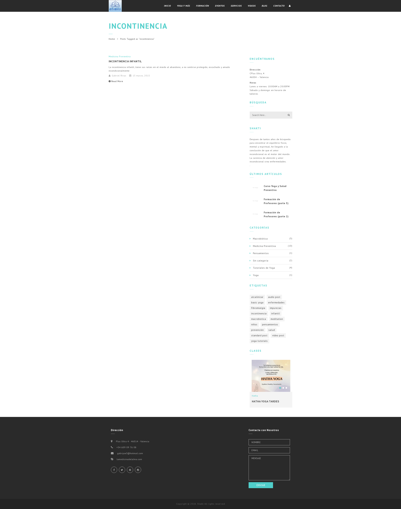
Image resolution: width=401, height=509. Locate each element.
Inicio (167, 5)
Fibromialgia (258, 307)
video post (278, 335)
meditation (277, 318)
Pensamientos (261, 253)
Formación (202, 5)
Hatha (255, 395)
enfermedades (276, 302)
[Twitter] (122, 470)
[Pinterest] (130, 470)
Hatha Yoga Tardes (265, 401)
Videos (252, 5)
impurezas (275, 307)
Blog (264, 5)
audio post (274, 297)
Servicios (236, 5)
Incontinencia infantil (125, 61)
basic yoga (257, 302)
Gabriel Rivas (119, 75)
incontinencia (259, 313)
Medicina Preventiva (120, 56)
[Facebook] (114, 470)
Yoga (256, 275)
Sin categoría (260, 260)
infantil (275, 313)
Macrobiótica (260, 238)
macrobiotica (258, 318)
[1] (280, 388)
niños (254, 324)
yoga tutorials (259, 340)
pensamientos (270, 324)
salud (271, 329)
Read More (117, 81)
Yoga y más (183, 5)
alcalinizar (257, 297)
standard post (259, 335)
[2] (283, 388)
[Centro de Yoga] (115, 6)
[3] (286, 388)
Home (112, 38)
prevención (257, 329)
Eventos (220, 5)
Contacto (279, 5)
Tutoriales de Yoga (264, 267)
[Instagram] (138, 470)
